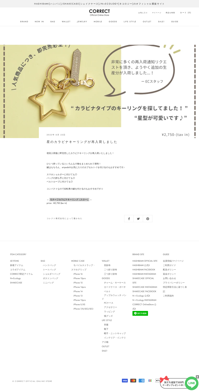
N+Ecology (15, 278)
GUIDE (175, 21)
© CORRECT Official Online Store (32, 381)
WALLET (66, 21)
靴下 (105, 329)
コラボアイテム (17, 269)
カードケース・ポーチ (114, 287)
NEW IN (39, 21)
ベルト (106, 291)
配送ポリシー (169, 269)
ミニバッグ (47, 282)
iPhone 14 (77, 291)
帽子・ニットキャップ (114, 333)
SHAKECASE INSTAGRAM (144, 287)
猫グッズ (107, 315)
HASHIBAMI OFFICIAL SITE (144, 260)
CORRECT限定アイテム (21, 273)
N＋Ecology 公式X (141, 295)
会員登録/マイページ (173, 260)
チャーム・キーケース (114, 282)
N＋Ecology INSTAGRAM (144, 300)
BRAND (24, 21)
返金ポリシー (169, 273)
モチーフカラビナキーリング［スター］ (69, 199)
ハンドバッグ (48, 265)
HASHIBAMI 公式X (141, 265)
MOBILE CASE (78, 260)
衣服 (105, 324)
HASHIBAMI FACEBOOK (143, 269)
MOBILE (98, 21)
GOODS (113, 21)
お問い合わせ (169, 278)
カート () (185, 12)
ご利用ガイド (169, 265)
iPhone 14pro (78, 287)
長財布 (106, 265)
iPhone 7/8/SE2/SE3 (82, 308)
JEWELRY (82, 21)
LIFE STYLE (130, 21)
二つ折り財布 (109, 269)
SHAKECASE (16, 282)
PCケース (107, 302)
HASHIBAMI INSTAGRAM (144, 273)
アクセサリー (109, 307)
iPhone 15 (77, 282)
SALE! (161, 21)
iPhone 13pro (78, 300)
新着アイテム (16, 265)
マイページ (156, 13)
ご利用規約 (168, 295)
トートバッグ (48, 269)
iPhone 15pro (78, 278)
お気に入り (143, 13)
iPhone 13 (77, 295)
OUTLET (147, 21)
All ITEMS (14, 260)
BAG (53, 21)
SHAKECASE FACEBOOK (144, 291)
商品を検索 (170, 13)
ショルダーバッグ (50, 273)
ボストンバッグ (49, 278)
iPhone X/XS (78, 304)
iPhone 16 (77, 273)
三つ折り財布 (109, 273)
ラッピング (108, 311)
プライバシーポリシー (174, 282)
